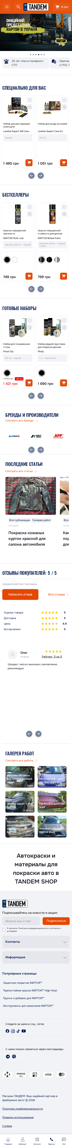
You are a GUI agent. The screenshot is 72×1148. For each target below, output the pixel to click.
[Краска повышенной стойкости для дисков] (52, 214)
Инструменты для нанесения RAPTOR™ (28, 1006)
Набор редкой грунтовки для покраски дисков (51, 346)
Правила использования (18, 1117)
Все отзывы (56, 594)
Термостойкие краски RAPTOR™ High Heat (30, 990)
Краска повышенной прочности (14, 232)
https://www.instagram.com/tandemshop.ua (13, 1031)
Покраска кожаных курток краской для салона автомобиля (27, 538)
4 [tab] (38, 54)
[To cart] (29, 162)
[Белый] (14, 259)
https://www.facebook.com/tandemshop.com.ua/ (7, 1031)
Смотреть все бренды (19, 420)
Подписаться (56, 921)
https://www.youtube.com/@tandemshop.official (24, 1031)
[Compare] (29, 107)
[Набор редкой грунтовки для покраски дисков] (52, 328)
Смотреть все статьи (19, 471)
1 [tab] (30, 54)
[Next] (41, 175)
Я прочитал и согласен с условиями (34, 929)
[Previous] (31, 175)
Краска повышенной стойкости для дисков (50, 232)
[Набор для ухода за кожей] (52, 107)
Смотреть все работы (19, 760)
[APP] (36, 436)
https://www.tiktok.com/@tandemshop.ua (18, 1031)
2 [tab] (33, 54)
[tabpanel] (36, 32)
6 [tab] (44, 54)
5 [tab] (41, 54)
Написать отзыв (20, 594)
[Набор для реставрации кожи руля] (17, 107)
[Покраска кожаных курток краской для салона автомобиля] (30, 496)
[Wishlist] (29, 100)
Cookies (7, 1126)
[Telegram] (8, 1056)
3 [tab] (35, 54)
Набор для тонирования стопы (16, 346)
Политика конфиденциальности (33, 928)
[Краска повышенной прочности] (17, 214)
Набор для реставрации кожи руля (16, 125)
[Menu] (7, 7)
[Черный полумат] (49, 259)
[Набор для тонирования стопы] (17, 328)
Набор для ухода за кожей (52, 123)
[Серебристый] (57, 259)
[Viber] (14, 1056)
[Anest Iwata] (14, 436)
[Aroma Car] (58, 436)
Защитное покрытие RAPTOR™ (22, 983)
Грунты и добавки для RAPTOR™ (23, 998)
